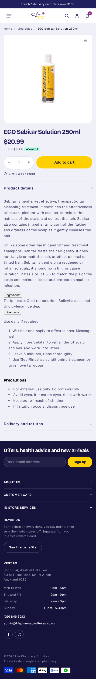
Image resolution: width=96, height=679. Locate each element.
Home (8, 29)
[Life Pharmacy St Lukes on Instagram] (19, 634)
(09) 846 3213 (14, 617)
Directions (12, 312)
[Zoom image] (85, 41)
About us (12, 482)
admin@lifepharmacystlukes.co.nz (29, 623)
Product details (19, 188)
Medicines (24, 29)
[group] (48, 79)
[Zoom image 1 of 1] (48, 79)
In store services (20, 508)
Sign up (80, 462)
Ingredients (13, 295)
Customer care (18, 495)
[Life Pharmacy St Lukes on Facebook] (8, 634)
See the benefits (23, 547)
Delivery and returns (23, 423)
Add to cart (64, 162)
